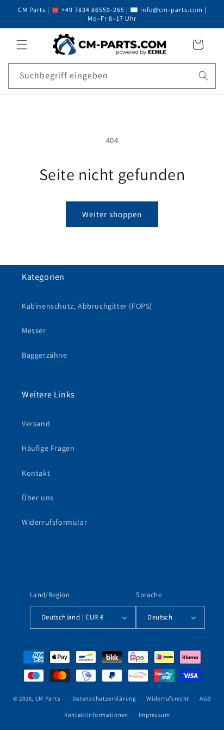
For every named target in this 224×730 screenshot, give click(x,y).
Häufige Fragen (48, 448)
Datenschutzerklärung (104, 698)
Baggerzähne (44, 355)
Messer (34, 330)
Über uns (38, 497)
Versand (36, 423)
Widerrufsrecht (167, 698)
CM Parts (48, 698)
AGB (205, 698)
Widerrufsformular (54, 522)
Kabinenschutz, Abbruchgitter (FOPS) (87, 306)
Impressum (154, 715)
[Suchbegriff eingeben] (203, 76)
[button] (22, 45)
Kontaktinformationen (96, 715)
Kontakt (36, 473)
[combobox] (112, 76)
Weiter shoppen (112, 214)
